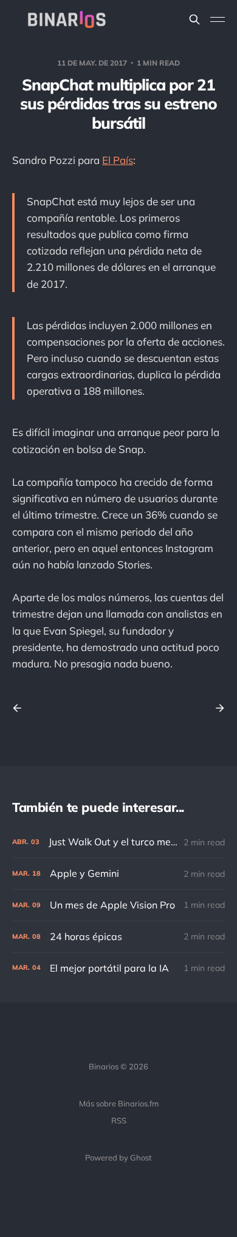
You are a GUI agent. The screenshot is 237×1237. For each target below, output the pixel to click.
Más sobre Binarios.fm (119, 1103)
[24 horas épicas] (118, 936)
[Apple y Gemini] (118, 873)
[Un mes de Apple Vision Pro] (118, 905)
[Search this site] (194, 19)
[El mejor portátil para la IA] (118, 968)
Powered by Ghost (118, 1157)
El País (117, 160)
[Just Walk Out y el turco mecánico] (118, 841)
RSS (118, 1120)
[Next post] (216, 708)
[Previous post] (21, 708)
